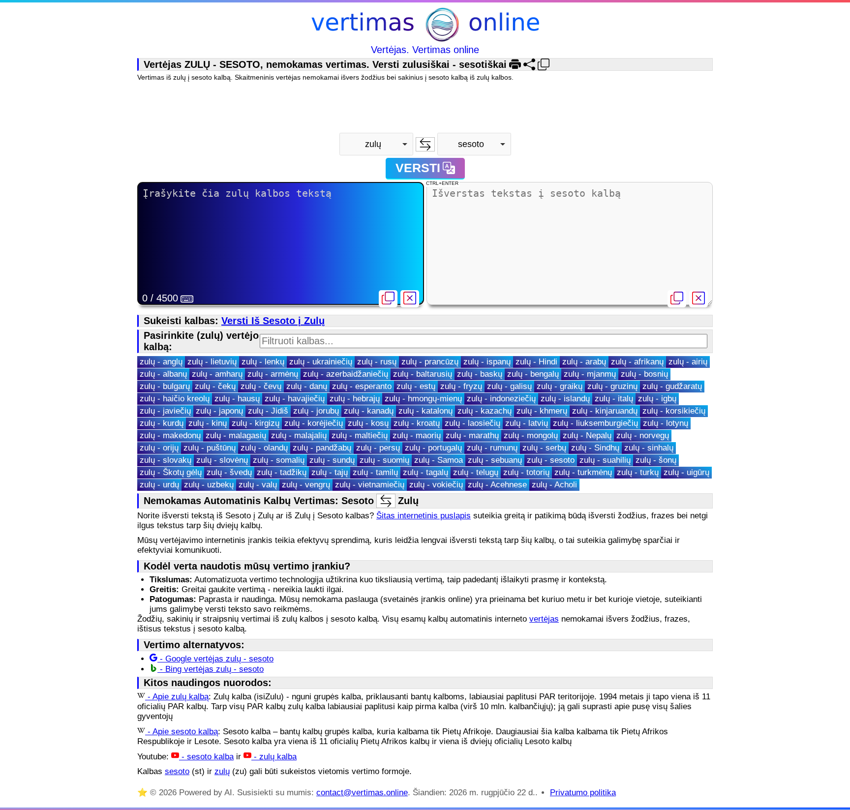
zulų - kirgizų (255, 423)
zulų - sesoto (551, 460)
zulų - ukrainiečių (320, 361)
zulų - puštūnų (209, 447)
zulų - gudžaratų (672, 386)
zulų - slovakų (165, 460)
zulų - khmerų (541, 411)
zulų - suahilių (605, 460)
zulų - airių (687, 361)
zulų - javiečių (165, 411)
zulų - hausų (237, 398)
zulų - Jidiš (268, 411)
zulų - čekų (215, 386)
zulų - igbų (657, 398)
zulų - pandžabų (322, 447)
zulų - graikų (559, 386)
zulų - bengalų (533, 374)
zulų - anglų (161, 361)
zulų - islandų (565, 398)
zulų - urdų (159, 484)
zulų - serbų (544, 447)
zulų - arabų (584, 361)
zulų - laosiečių (472, 423)
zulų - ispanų (487, 361)
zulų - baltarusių (422, 374)
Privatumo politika (583, 792)
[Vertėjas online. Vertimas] (425, 25)
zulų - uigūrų (686, 472)
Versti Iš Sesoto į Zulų (273, 320)
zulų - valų (258, 484)
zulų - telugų (475, 472)
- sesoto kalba (206, 756)
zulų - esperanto (362, 386)
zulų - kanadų (369, 411)
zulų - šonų (656, 460)
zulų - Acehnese (497, 484)
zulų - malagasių (236, 435)
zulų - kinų (207, 423)
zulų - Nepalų (587, 435)
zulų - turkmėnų (583, 472)
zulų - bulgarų (165, 386)
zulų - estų (415, 386)
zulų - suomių (384, 460)
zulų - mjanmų (590, 374)
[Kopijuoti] (388, 298)
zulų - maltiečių (360, 435)
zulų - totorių (526, 472)
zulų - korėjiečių (313, 423)
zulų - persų (378, 447)
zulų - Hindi (536, 361)
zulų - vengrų (306, 484)
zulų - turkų (638, 472)
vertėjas (544, 619)
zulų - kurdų (161, 423)
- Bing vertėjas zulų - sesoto (210, 669)
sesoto (177, 771)
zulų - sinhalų (648, 447)
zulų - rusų (376, 361)
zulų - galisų (509, 386)
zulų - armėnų (272, 374)
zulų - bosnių (644, 374)
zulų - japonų (219, 411)
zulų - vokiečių (436, 484)
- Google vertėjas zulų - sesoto (215, 658)
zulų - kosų (368, 423)
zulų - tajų (329, 472)
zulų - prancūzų (429, 361)
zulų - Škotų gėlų (171, 472)
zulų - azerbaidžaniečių (345, 374)
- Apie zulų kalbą (177, 696)
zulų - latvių (526, 423)
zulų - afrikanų (637, 361)
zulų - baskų (479, 374)
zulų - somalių (278, 460)
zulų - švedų (229, 472)
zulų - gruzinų (612, 386)
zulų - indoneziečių (501, 398)
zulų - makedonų (170, 435)
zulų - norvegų (642, 435)
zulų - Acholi (554, 484)
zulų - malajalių (299, 435)
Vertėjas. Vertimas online (425, 49)
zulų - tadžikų (281, 472)
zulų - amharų (217, 374)
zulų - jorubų (316, 411)
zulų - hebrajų (355, 398)
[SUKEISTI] (425, 144)
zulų (222, 771)
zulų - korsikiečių (673, 411)
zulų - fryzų (461, 386)
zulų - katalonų (425, 411)
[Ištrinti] (409, 298)
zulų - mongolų (531, 435)
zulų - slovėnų (222, 460)
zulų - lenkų (263, 361)
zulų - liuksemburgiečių (595, 423)
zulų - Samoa (438, 460)
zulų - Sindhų (595, 447)
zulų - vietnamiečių (369, 484)
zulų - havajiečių (295, 398)
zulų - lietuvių (212, 361)
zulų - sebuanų (495, 460)
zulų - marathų (472, 435)
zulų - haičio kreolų (175, 398)
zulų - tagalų (425, 472)
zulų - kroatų (417, 423)
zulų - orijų (159, 447)
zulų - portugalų (433, 447)
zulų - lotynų (665, 423)
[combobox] (376, 144)
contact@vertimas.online (362, 792)
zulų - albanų (163, 374)
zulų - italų (614, 398)
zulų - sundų (332, 460)
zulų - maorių (417, 435)
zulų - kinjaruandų (605, 411)
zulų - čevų (261, 386)
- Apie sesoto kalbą (181, 731)
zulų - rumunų (492, 447)
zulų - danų (306, 386)
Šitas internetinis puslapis (423, 515)
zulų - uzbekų (209, 484)
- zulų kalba (274, 756)
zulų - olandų (264, 447)
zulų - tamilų (375, 472)
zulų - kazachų (484, 411)
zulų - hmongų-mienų (423, 398)
